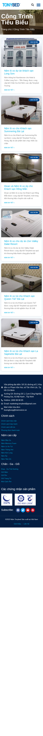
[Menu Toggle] (38, 5)
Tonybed (18, 519)
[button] (32, 4)
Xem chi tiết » (9, 90)
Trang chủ (6, 29)
